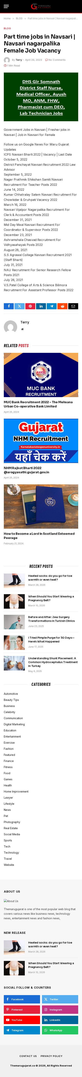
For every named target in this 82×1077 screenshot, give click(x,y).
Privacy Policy (52, 1056)
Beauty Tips (11, 699)
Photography (12, 822)
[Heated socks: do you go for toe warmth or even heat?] (14, 581)
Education (10, 730)
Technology (11, 852)
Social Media (12, 834)
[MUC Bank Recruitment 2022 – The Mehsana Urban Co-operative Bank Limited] (41, 375)
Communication (13, 718)
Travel (8, 858)
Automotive (11, 693)
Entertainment (12, 736)
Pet (6, 816)
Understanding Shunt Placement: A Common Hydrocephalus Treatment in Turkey (53, 662)
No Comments (57, 59)
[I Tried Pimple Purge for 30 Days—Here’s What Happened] (14, 642)
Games (8, 779)
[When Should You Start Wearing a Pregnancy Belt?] (14, 601)
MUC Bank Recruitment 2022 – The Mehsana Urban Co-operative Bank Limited (38, 404)
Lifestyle (9, 803)
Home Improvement (16, 791)
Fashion (9, 748)
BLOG (7, 28)
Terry (19, 59)
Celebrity (9, 712)
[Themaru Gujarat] (41, 6)
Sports (8, 840)
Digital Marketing (14, 724)
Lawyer (8, 797)
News (7, 809)
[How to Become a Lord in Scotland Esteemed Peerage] (41, 506)
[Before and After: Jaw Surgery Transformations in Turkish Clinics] (14, 622)
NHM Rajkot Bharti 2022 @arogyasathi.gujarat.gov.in (26, 470)
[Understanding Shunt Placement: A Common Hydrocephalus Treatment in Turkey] (14, 663)
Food (7, 773)
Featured (9, 754)
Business (9, 706)
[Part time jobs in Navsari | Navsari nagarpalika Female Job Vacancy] (41, 97)
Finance (9, 761)
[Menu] (6, 6)
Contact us (28, 1056)
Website (9, 864)
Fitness (8, 767)
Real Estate (11, 828)
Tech (7, 846)
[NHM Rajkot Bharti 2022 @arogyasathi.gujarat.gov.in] (41, 441)
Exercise (9, 742)
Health (8, 785)
